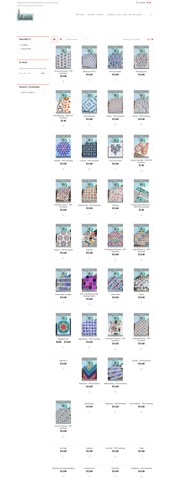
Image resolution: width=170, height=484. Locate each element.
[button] (63, 81)
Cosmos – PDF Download (89, 161)
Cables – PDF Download (115, 116)
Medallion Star (63, 339)
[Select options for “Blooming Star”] (141, 79)
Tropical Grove (89, 468)
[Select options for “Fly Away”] (115, 213)
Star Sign (63, 448)
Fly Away (115, 205)
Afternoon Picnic (89, 72)
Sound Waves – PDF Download (141, 404)
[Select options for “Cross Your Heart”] (115, 168)
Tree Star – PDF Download (115, 448)
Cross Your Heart (115, 161)
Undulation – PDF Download (141, 468)
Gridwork (89, 250)
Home (97, 25)
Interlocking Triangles (63, 294)
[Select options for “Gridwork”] (89, 258)
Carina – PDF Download (141, 116)
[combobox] (33, 92)
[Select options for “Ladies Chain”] (115, 302)
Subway (89, 448)
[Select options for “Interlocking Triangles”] (63, 302)
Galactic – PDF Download (63, 250)
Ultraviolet (115, 468)
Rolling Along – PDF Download (115, 383)
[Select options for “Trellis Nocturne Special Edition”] (63, 476)
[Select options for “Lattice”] (141, 302)
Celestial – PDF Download (63, 161)
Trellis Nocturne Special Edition (63, 468)
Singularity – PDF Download (115, 404)
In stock (25, 45)
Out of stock (26, 49)
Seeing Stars (89, 404)
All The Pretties (115, 72)
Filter (43, 73)
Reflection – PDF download (89, 383)
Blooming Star (141, 72)
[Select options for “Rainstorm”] (63, 368)
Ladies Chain (115, 294)
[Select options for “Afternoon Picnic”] (89, 79)
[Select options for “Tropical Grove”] (89, 476)
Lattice (141, 294)
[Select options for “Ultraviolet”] (115, 476)
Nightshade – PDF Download (89, 339)
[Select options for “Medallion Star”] (63, 347)
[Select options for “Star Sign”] (63, 456)
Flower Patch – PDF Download (89, 205)
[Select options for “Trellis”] (141, 456)
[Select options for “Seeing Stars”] (89, 411)
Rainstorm (63, 361)
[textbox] (33, 92)
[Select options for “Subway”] (89, 456)
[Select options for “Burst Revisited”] (89, 124)
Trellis (141, 448)
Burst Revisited (89, 116)
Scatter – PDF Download (141, 361)
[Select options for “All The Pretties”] (115, 79)
